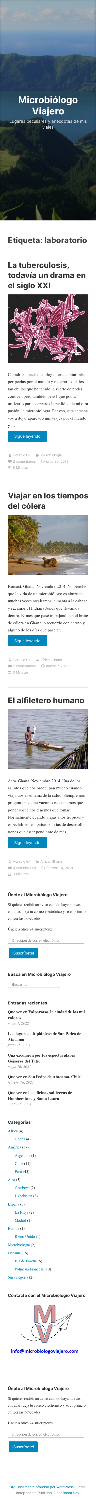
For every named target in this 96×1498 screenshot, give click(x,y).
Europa (13, 1228)
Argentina (22, 1155)
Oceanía (14, 1252)
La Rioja (21, 1212)
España (13, 1204)
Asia (11, 1179)
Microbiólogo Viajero (48, 105)
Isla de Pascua (26, 1260)
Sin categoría (18, 1277)
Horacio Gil (21, 455)
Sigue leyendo (30, 438)
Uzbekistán (23, 1195)
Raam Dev (71, 1493)
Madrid (20, 1220)
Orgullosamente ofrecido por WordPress (41, 1487)
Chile (19, 1163)
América (14, 1146)
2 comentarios (24, 461)
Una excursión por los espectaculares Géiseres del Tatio (41, 1058)
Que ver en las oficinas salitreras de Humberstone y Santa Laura (40, 1095)
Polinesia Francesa (29, 1268)
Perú (18, 1171)
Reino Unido (25, 1236)
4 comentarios (24, 868)
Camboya (22, 1187)
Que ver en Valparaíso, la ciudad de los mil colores (46, 1015)
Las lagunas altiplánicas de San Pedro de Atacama (44, 1036)
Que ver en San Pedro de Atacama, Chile (44, 1077)
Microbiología (51, 455)
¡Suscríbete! (23, 953)
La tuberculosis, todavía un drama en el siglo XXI (47, 275)
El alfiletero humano (46, 700)
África (45, 660)
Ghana (57, 660)
